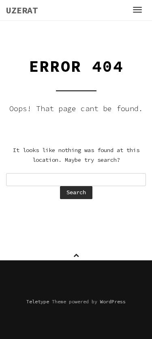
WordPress (113, 301)
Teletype (37, 301)
